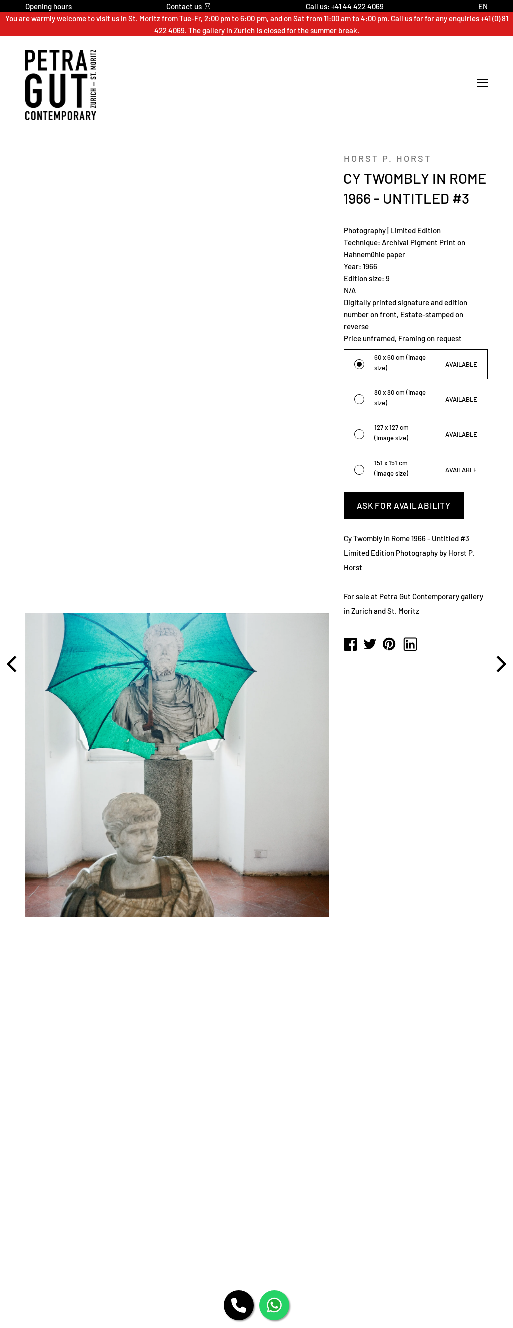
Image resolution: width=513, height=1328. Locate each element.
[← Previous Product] (13, 664)
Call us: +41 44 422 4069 (345, 6)
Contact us (184, 6)
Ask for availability (404, 505)
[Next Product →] (500, 664)
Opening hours (48, 6)
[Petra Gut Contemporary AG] (350, 644)
